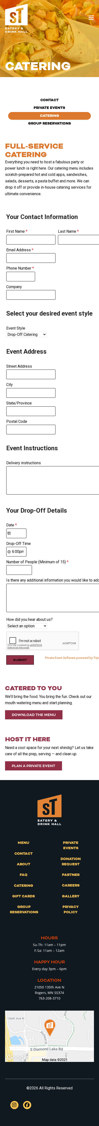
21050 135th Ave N (49, 987)
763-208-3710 (49, 998)
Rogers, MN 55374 (49, 992)
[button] (91, 18)
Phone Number (20, 268)
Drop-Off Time (18, 543)
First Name (16, 231)
